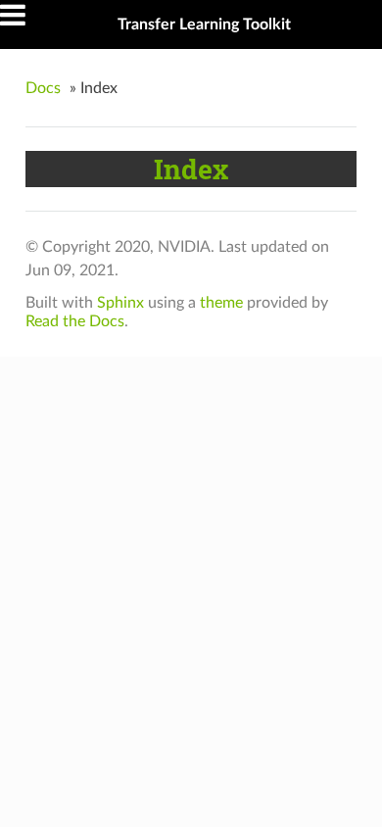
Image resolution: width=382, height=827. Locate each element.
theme (221, 303)
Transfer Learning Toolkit (204, 24)
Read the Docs (74, 321)
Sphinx (120, 303)
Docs (43, 88)
